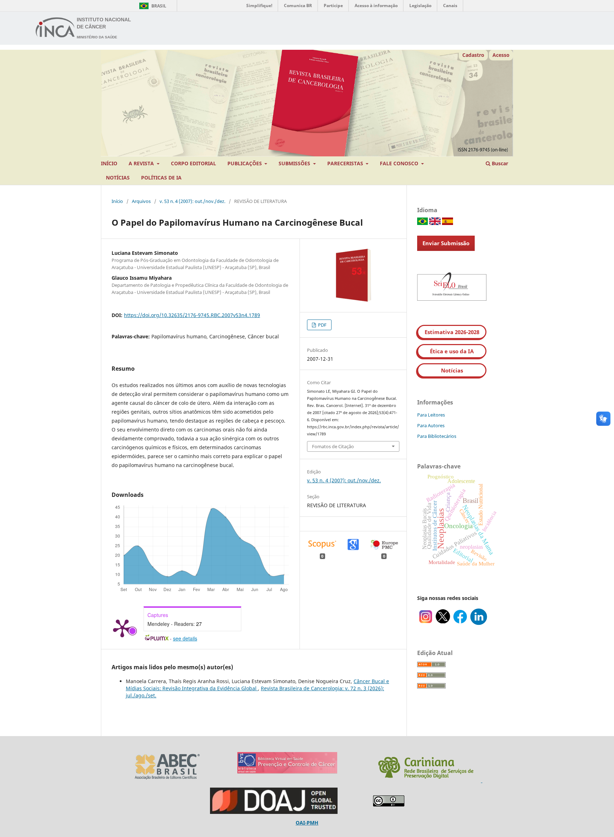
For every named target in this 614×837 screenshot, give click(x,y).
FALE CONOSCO (400, 163)
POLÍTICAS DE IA (161, 177)
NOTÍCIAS (118, 177)
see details (185, 638)
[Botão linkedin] (478, 623)
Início (117, 201)
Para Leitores (431, 415)
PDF (322, 325)
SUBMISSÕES (295, 163)
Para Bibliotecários (436, 436)
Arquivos (141, 201)
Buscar (499, 163)
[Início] (55, 28)
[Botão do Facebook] (460, 623)
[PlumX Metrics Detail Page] (122, 627)
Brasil (151, 6)
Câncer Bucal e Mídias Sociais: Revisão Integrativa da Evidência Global (257, 685)
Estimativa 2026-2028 (452, 332)
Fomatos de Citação (333, 446)
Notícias (452, 370)
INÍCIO (109, 163)
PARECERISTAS (346, 163)
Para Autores (431, 425)
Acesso (501, 55)
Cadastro (473, 55)
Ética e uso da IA (452, 351)
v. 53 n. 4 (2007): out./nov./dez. (192, 201)
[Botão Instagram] (425, 623)
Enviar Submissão (445, 243)
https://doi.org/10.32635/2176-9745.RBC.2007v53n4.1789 (192, 315)
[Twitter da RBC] (443, 623)
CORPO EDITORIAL (193, 163)
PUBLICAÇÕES (245, 163)
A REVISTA (142, 163)
